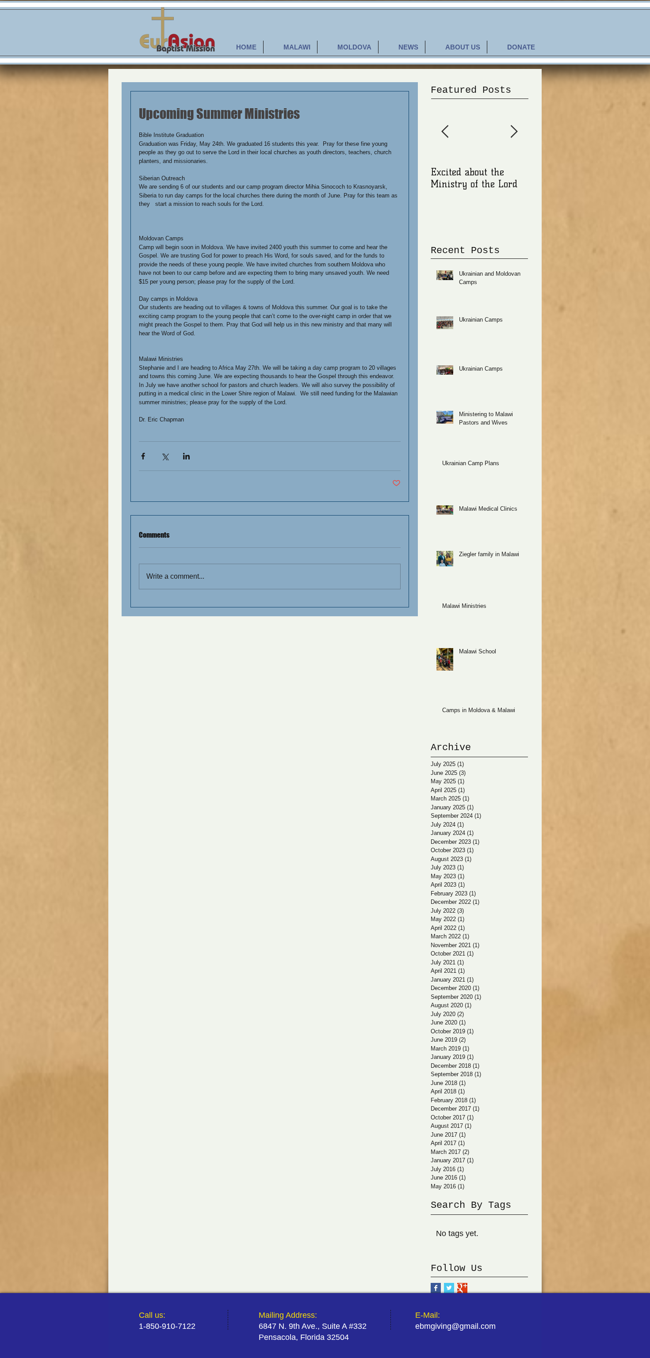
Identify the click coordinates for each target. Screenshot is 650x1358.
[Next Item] (514, 132)
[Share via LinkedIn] (186, 456)
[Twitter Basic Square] (449, 1288)
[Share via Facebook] (143, 456)
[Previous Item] (445, 132)
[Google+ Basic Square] (462, 1288)
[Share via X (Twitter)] (165, 456)
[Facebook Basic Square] (436, 1288)
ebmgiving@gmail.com (455, 1326)
